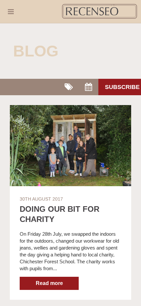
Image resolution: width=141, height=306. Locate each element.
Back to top (131, 296)
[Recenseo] (99, 11)
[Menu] (14, 11)
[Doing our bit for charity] (70, 145)
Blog (35, 51)
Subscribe (122, 87)
